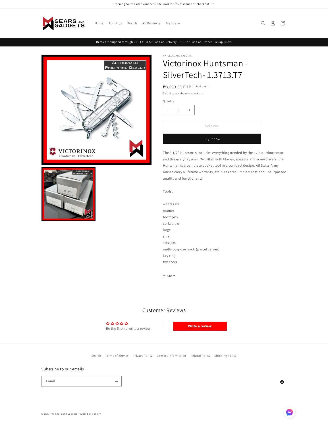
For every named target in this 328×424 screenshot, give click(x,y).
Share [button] (171, 276)
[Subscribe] (116, 381)
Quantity (168, 101)
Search (96, 356)
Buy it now (211, 139)
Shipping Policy (225, 356)
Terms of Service (117, 356)
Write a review (200, 326)
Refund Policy (200, 356)
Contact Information (171, 356)
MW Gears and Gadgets (63, 413)
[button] (172, 23)
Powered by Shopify (89, 413)
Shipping (168, 93)
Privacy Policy (142, 356)
